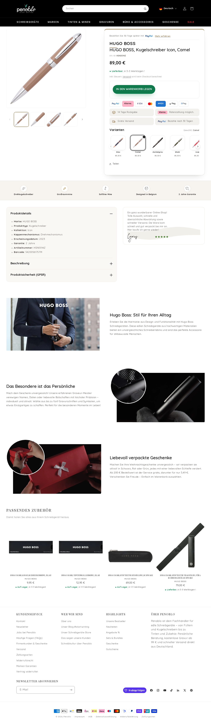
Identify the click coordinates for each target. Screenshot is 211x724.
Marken (53, 22)
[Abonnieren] (70, 690)
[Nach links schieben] (9, 119)
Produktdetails (21, 213)
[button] (191, 8)
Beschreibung (20, 263)
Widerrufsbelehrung (129, 717)
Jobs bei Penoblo (26, 633)
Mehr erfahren (163, 36)
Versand (127, 77)
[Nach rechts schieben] (82, 119)
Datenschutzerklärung (106, 717)
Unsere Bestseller (116, 621)
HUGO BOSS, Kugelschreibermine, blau (30, 575)
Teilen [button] (116, 164)
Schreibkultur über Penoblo (76, 644)
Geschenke (170, 22)
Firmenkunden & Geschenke (31, 644)
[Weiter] (198, 146)
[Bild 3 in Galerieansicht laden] (54, 119)
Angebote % (113, 633)
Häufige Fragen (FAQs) (29, 638)
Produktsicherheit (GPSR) (28, 275)
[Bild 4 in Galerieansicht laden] (70, 119)
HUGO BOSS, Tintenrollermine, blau (80, 575)
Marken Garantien (26, 666)
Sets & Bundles (114, 638)
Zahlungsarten (24, 655)
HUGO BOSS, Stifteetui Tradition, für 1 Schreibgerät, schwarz (180, 576)
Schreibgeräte (28, 22)
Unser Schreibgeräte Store (76, 633)
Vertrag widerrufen (27, 672)
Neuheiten (111, 627)
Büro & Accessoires (138, 22)
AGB (90, 717)
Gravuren (106, 22)
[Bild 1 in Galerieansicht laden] (21, 119)
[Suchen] (145, 8)
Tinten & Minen (79, 22)
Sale (191, 22)
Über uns (66, 621)
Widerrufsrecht (24, 661)
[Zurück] (111, 146)
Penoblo (67, 717)
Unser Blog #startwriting (75, 627)
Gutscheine (112, 649)
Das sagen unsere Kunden (76, 638)
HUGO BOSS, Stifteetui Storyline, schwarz (130, 575)
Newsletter (22, 627)
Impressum (80, 717)
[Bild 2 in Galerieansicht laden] (37, 119)
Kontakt (20, 621)
